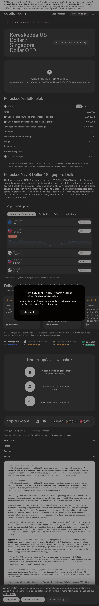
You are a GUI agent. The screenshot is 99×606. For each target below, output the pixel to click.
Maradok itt (29, 312)
